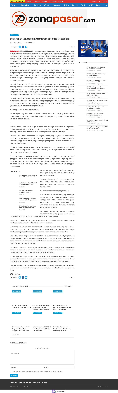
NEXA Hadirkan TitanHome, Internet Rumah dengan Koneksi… (97, 107)
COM (21, 51)
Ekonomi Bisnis (25, 5)
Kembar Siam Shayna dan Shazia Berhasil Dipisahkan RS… (96, 81)
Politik (83, 5)
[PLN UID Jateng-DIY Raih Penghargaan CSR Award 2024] (21, 297)
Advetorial (14, 5)
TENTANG (60, 1)
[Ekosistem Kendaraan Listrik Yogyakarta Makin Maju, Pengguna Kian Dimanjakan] (21, 318)
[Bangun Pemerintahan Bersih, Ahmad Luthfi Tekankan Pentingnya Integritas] (81, 122)
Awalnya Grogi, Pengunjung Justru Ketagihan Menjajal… (96, 74)
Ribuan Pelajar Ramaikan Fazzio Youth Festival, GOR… (96, 94)
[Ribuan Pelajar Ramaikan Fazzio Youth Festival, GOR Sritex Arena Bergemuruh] (81, 95)
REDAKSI (45, 1)
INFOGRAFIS (29, 1)
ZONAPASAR (14, 51)
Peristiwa (75, 5)
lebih (98, 5)
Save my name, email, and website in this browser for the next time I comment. (37, 371)
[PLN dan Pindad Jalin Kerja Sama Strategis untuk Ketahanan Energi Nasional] (42, 297)
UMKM (91, 5)
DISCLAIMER (52, 1)
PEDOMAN (37, 1)
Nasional (66, 5)
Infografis (47, 5)
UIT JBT (19, 274)
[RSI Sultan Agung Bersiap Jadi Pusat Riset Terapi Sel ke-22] (81, 102)
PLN (15, 274)
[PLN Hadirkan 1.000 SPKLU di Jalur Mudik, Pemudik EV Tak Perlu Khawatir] (42, 318)
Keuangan (56, 5)
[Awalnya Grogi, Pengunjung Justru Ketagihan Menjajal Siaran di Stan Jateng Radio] (81, 75)
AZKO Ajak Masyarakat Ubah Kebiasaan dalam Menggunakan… (96, 87)
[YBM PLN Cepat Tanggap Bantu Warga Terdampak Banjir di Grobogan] (14, 208)
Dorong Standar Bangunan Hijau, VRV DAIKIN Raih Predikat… (97, 127)
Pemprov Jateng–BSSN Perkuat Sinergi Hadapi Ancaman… (96, 67)
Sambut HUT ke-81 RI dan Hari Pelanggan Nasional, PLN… (95, 114)
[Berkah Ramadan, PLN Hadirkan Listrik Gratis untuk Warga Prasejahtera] (62, 297)
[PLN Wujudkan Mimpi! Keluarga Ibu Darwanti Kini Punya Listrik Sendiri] (14, 200)
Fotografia (37, 5)
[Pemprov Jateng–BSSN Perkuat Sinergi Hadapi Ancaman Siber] (81, 68)
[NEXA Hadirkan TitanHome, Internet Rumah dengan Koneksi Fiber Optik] (81, 108)
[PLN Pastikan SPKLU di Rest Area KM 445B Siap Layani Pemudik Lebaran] (14, 177)
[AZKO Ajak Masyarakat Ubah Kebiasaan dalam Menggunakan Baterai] (81, 88)
